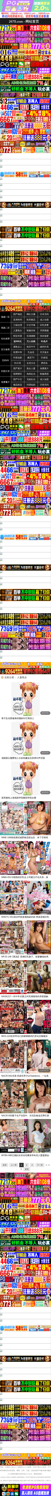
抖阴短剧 (31, 385)
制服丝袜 (31, 330)
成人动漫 (44, 320)
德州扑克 (44, 347)
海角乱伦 (31, 374)
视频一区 (5, 317)
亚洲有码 (17, 320)
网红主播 (31, 314)
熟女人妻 (31, 368)
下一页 (40, 1165)
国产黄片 (17, 368)
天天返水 (44, 352)
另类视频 (44, 330)
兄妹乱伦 (31, 379)
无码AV (5, 360)
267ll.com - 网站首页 (24, 21)
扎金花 (31, 352)
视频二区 (5, 328)
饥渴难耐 (31, 336)
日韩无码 (44, 385)
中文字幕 (31, 325)
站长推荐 (5, 338)
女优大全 (31, 363)
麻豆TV (31, 357)
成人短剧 (44, 379)
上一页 (14, 1165)
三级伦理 (17, 325)
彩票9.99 (17, 352)
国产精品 (17, 314)
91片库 (17, 363)
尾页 (27, 1169)
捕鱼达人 (17, 347)
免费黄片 (44, 368)
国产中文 (17, 379)
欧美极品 (31, 320)
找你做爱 (44, 336)
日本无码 (44, 314)
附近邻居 (17, 336)
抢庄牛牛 (31, 347)
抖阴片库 (5, 371)
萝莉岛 (44, 363)
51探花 (44, 357)
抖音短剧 (17, 357)
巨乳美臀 (44, 325)
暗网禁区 (17, 374)
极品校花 (17, 385)
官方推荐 (5, 349)
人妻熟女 (17, 330)
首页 (5, 1165)
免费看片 (5, 382)
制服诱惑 (44, 374)
